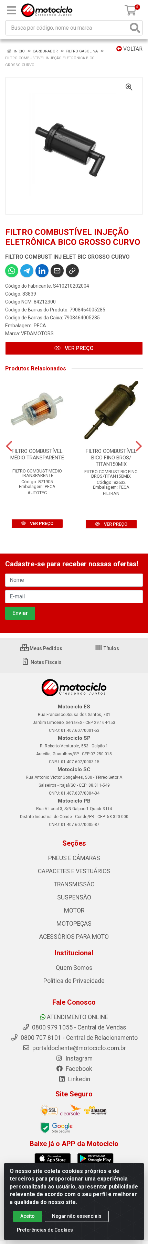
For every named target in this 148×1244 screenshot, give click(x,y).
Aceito (27, 1216)
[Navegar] (9, 446)
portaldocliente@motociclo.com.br (78, 1048)
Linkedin (78, 1079)
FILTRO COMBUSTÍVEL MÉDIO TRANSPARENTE (37, 454)
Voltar (132, 49)
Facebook (78, 1068)
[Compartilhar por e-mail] (57, 270)
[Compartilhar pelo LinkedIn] (42, 270)
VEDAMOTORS (37, 333)
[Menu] (11, 10)
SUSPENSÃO (74, 897)
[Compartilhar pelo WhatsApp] (11, 270)
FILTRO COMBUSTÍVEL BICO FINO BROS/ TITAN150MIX (111, 457)
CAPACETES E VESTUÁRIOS (74, 871)
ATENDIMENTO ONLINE (77, 1017)
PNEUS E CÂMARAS (74, 858)
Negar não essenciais (77, 1216)
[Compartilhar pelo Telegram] (26, 270)
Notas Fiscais (46, 662)
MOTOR (74, 910)
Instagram (78, 1058)
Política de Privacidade (74, 980)
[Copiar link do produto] (72, 270)
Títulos (111, 648)
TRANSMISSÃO (74, 884)
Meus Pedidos (45, 648)
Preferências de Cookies (45, 1230)
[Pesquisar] (135, 28)
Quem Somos (74, 967)
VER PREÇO (78, 348)
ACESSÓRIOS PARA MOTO (74, 936)
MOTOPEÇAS (74, 923)
